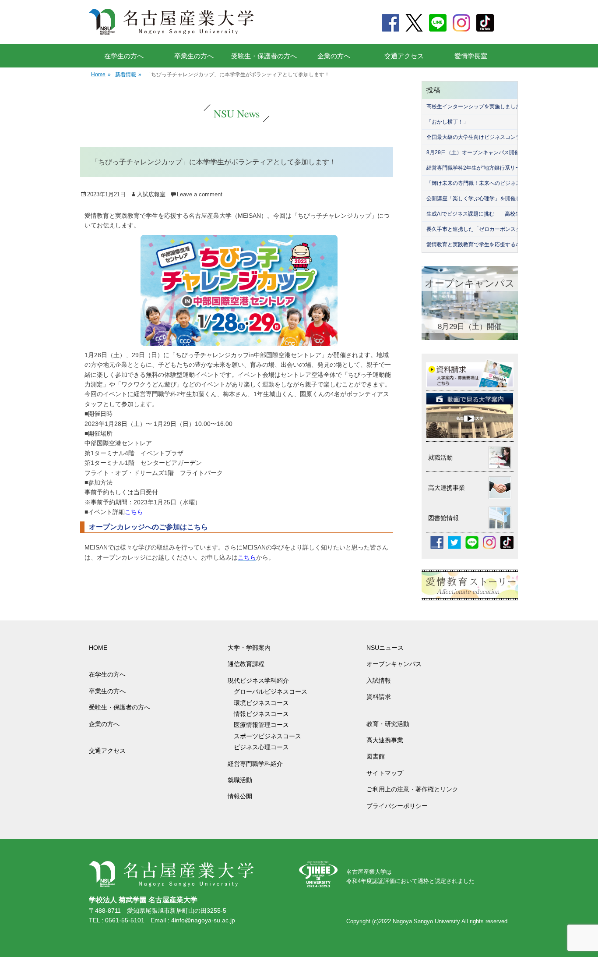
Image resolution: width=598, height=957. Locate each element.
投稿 (433, 90)
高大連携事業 (384, 740)
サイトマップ (384, 772)
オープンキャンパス (394, 663)
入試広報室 (151, 194)
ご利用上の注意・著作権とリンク (412, 789)
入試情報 (378, 680)
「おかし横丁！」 (447, 122)
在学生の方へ (124, 56)
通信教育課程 (246, 663)
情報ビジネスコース (264, 713)
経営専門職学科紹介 (255, 763)
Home (101, 74)
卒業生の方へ (194, 56)
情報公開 (240, 796)
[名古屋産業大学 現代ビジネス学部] (171, 22)
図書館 (375, 756)
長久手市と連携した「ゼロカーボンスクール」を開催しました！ (502, 229)
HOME (98, 647)
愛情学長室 (470, 56)
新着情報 (128, 74)
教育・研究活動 (387, 723)
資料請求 (378, 696)
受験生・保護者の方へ (264, 56)
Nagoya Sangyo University (426, 921)
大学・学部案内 (249, 647)
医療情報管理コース (261, 724)
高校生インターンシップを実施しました (473, 106)
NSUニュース (385, 647)
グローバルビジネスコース (273, 691)
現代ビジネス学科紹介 (258, 680)
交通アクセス (404, 56)
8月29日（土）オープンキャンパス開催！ (475, 152)
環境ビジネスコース (264, 702)
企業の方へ (333, 56)
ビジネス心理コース (261, 747)
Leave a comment (199, 194)
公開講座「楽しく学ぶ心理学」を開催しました (481, 198)
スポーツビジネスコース (267, 736)
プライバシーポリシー (397, 805)
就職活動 (240, 779)
